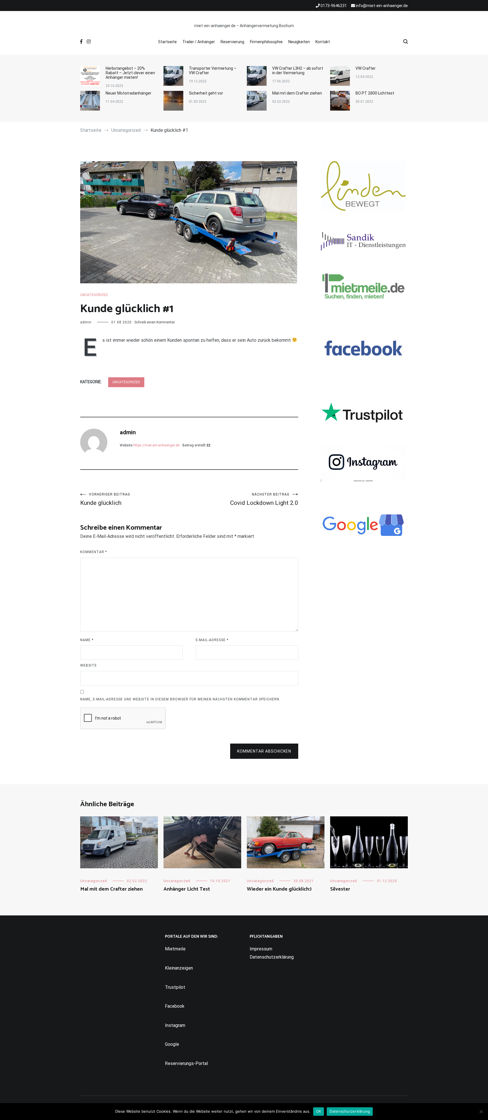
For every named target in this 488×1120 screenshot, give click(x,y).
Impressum (261, 949)
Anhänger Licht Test (187, 889)
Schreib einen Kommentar (154, 322)
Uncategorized (94, 295)
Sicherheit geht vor (206, 93)
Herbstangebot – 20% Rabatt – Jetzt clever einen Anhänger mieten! (130, 73)
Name (86, 640)
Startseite (167, 42)
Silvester (340, 889)
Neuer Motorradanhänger (128, 93)
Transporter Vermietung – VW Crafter (212, 70)
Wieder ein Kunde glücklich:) (279, 889)
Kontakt (322, 42)
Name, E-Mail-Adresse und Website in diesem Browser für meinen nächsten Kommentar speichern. (180, 699)
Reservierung (232, 42)
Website (88, 665)
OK (318, 1111)
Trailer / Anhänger (198, 42)
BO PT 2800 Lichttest (375, 93)
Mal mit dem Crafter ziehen (297, 93)
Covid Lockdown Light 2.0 (264, 499)
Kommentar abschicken (264, 751)
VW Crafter (366, 68)
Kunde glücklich (105, 499)
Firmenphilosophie (266, 42)
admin (85, 322)
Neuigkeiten (299, 42)
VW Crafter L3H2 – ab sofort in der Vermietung (297, 70)
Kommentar (93, 552)
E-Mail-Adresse (212, 640)
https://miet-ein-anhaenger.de (156, 445)
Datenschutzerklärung (272, 957)
